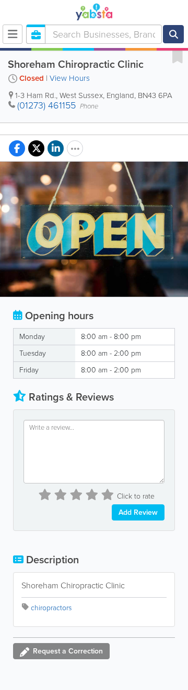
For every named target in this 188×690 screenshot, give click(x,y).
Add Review (138, 512)
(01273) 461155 (46, 105)
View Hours (70, 78)
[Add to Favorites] (177, 56)
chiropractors (51, 607)
